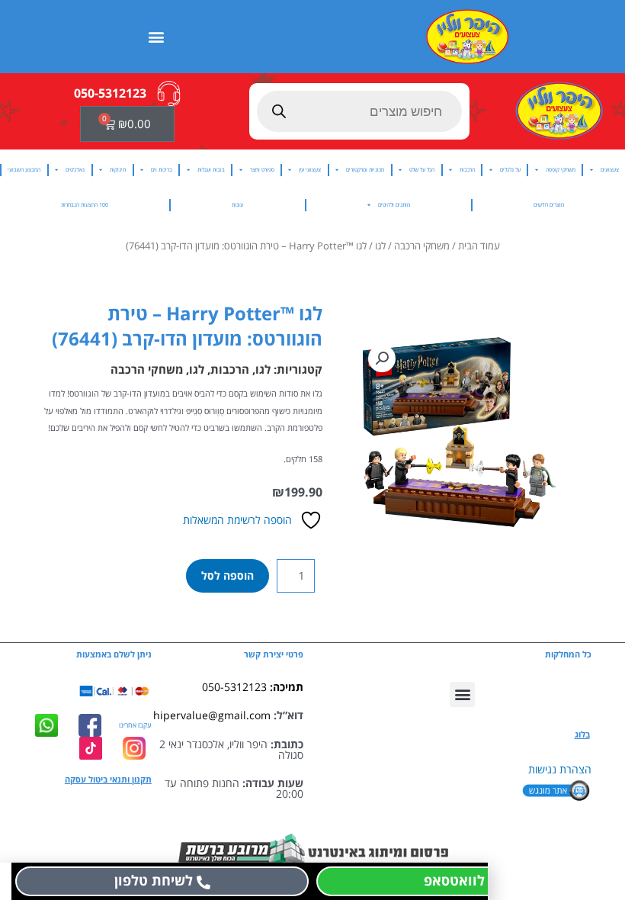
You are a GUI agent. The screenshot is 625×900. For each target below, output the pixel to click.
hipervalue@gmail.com (212, 715)
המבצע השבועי (24, 169)
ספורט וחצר (262, 169)
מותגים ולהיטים (394, 204)
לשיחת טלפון (153, 880)
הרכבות (467, 169)
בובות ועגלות (211, 169)
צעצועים (610, 169)
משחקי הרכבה (422, 245)
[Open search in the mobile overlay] (359, 111)
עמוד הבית (479, 245)
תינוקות (118, 169)
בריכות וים (161, 169)
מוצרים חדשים (549, 204)
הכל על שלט (421, 169)
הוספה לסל (227, 575)
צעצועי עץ (310, 169)
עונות (237, 204)
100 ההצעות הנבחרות (84, 204)
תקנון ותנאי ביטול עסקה (108, 779)
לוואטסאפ (454, 880)
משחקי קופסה (560, 169)
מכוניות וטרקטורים (365, 169)
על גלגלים (510, 169)
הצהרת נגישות (559, 769)
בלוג (582, 734)
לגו (380, 245)
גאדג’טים (75, 169)
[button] (156, 36)
